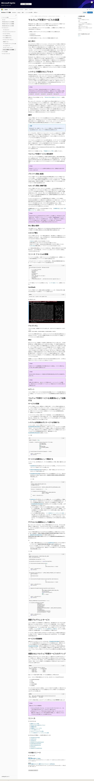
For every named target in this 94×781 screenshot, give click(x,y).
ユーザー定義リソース (53, 282)
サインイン (91, 9)
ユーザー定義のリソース (35, 729)
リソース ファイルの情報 (82, 22)
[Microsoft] (2, 9)
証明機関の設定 (57, 208)
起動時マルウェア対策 (34, 723)
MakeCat (32, 241)
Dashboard (90, 12)
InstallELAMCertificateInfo (35, 743)
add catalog (32, 245)
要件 (79, 21)
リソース (79, 30)
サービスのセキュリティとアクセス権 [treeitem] (9, 43)
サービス (57, 16)
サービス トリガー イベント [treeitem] (8, 47)
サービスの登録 (37, 628)
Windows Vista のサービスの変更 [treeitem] (8, 25)
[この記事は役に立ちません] (80, 35)
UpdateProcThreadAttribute (36, 748)
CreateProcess (33, 739)
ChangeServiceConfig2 (35, 737)
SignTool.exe (56, 217)
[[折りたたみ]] (16, 15)
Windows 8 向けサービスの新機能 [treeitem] (8, 21)
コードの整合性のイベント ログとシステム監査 (39, 732)
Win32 (36, 16)
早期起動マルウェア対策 (48, 151)
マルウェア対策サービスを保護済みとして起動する (85, 24)
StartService (32, 746)
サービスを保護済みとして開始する (50, 628)
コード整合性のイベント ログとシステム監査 (55, 513)
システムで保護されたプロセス (83, 19)
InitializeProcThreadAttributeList (37, 742)
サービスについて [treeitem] (6, 29)
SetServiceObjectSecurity (35, 745)
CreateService (33, 740)
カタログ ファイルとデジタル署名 (37, 731)
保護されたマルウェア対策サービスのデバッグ (85, 28)
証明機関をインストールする (36, 728)
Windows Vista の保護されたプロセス (52, 97)
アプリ (32, 16)
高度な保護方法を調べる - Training (34, 758)
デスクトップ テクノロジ (42, 16)
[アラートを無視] (92, 2)
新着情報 (84, 12)
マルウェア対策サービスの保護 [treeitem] (8, 49)
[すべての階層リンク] (29, 16)
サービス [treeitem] (3, 19)
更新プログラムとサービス (83, 26)
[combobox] (8, 17)
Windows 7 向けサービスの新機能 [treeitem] (8, 23)
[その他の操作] (65, 16)
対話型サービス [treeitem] (5, 41)
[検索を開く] (87, 10)
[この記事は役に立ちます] (78, 35)
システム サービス (51, 16)
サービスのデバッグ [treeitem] (6, 45)
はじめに (79, 18)
